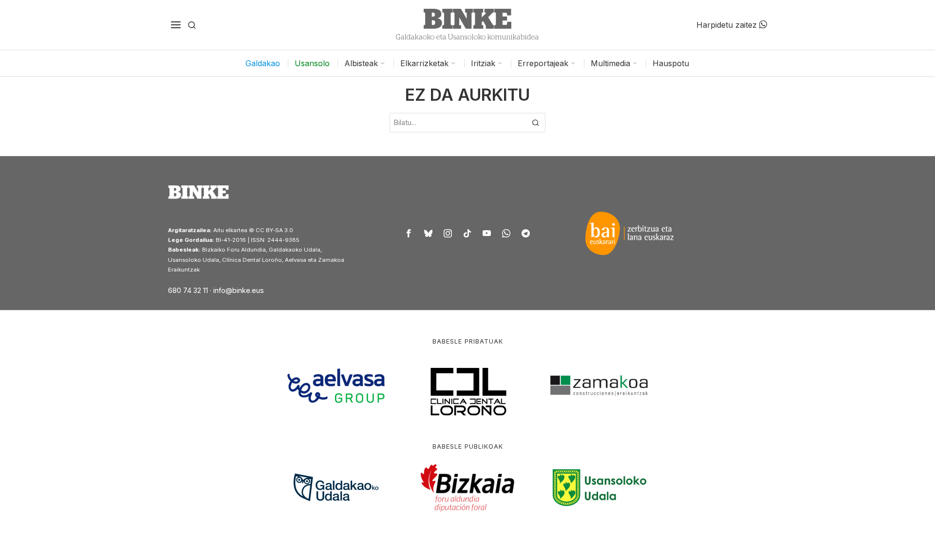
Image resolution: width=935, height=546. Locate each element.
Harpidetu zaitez (727, 25)
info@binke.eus (238, 290)
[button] (535, 122)
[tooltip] (409, 233)
